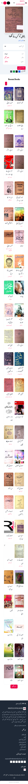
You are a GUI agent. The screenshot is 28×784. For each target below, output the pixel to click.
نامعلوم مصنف (21, 40)
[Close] (2, 3)
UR (14, 3)
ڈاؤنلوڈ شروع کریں (21, 68)
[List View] (3, 83)
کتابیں (25, 737)
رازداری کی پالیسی (22, 744)
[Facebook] (24, 762)
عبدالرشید (6, 61)
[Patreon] (8, 2)
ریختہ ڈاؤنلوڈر (24, 735)
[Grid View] (6, 83)
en (25, 769)
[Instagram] (16, 762)
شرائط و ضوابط (23, 747)
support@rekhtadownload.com (13, 759)
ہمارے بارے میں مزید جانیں (20, 725)
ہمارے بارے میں (22, 742)
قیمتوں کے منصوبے (22, 739)
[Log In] (5, 2)
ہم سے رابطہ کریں (23, 749)
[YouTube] (19, 762)
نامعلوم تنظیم (7, 58)
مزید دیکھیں (14, 686)
